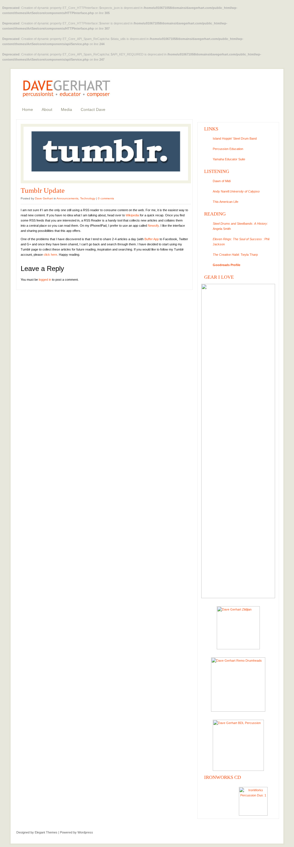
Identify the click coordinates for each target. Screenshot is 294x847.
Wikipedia (132, 215)
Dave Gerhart (44, 198)
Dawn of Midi (222, 181)
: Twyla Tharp (235, 254)
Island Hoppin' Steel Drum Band (235, 138)
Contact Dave (93, 109)
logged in (45, 279)
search (237, 72)
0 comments (106, 198)
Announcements (67, 198)
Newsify (153, 225)
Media (66, 109)
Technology (87, 198)
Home (27, 109)
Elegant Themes (46, 832)
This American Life (225, 201)
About (47, 109)
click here (50, 254)
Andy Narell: (236, 191)
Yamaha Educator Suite (229, 159)
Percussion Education (228, 149)
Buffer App (151, 239)
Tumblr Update (43, 190)
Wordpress (85, 832)
